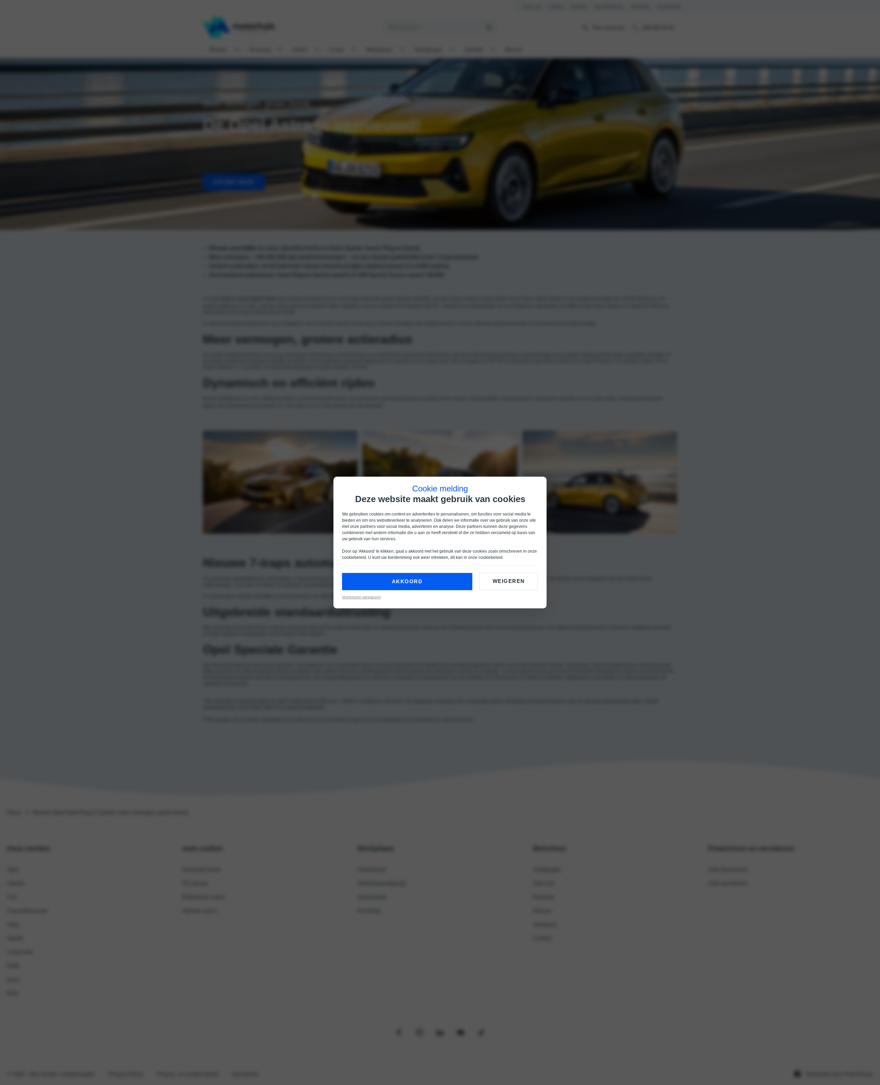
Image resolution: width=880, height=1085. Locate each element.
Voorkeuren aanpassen (361, 597)
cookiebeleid (354, 557)
